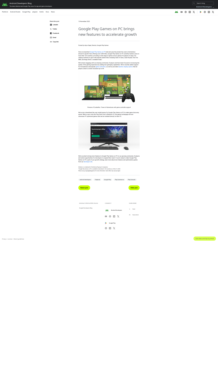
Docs (47, 12)
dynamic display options (125, 67)
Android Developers (205, 7)
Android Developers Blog (21, 3)
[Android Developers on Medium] (191, 12)
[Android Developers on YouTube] (183, 12)
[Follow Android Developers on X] (194, 12)
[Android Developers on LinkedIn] (187, 12)
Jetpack (34, 12)
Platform (5, 12)
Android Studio (15, 12)
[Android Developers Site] (177, 12)
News (53, 12)
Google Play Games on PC (97, 52)
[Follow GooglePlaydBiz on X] (213, 12)
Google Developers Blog (85, 208)
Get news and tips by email (205, 239)
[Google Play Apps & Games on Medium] (210, 12)
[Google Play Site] (202, 12)
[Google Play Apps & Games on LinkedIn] (206, 12)
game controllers (101, 67)
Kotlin (42, 12)
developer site (88, 162)
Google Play (26, 12)
